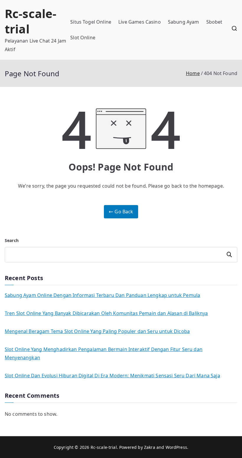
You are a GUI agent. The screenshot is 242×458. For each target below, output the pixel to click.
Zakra (149, 447)
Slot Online (82, 37)
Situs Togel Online (90, 22)
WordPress (176, 447)
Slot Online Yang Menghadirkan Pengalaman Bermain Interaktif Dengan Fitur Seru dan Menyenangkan (103, 353)
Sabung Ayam (183, 22)
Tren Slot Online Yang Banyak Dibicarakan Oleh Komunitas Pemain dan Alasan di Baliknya (106, 313)
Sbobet (214, 22)
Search (12, 240)
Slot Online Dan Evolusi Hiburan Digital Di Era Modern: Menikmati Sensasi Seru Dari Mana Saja (112, 375)
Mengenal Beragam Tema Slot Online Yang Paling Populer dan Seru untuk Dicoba (97, 331)
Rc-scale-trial (30, 21)
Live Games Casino (139, 22)
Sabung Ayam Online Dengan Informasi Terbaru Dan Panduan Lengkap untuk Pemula (102, 295)
